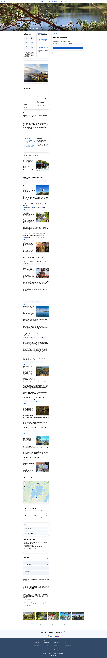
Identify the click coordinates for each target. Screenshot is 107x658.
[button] (38, 484)
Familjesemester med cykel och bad (53, 621)
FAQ (65, 642)
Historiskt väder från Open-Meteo (28, 520)
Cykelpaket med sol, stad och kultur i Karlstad (65, 621)
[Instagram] (55, 655)
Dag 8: (25, 99)
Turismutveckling (46, 642)
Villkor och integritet (36, 645)
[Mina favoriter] (103, 1)
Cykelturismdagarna (36, 646)
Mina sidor (66, 646)
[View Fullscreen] (24, 484)
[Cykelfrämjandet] (46, 632)
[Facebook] (51, 655)
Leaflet (38, 502)
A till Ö (55, 649)
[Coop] (42, 632)
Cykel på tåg (56, 645)
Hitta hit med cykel (28, 528)
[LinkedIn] (53, 655)
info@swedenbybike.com (60, 653)
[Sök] (101, 1)
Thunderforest (47, 502)
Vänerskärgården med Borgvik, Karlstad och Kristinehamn (41, 621)
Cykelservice (56, 646)
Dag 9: (25, 100)
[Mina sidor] (105, 1)
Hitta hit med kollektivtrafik (29, 533)
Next (47, 73)
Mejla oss (38, 51)
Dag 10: (25, 101)
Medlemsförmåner (57, 642)
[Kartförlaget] (65, 632)
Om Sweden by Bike (36, 642)
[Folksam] (51, 632)
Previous (25, 73)
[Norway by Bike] (57, 636)
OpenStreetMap (41, 502)
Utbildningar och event (47, 646)
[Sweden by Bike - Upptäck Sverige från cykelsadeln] (3, 1)
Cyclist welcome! (46, 645)
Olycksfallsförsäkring (68, 645)
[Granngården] (59, 632)
